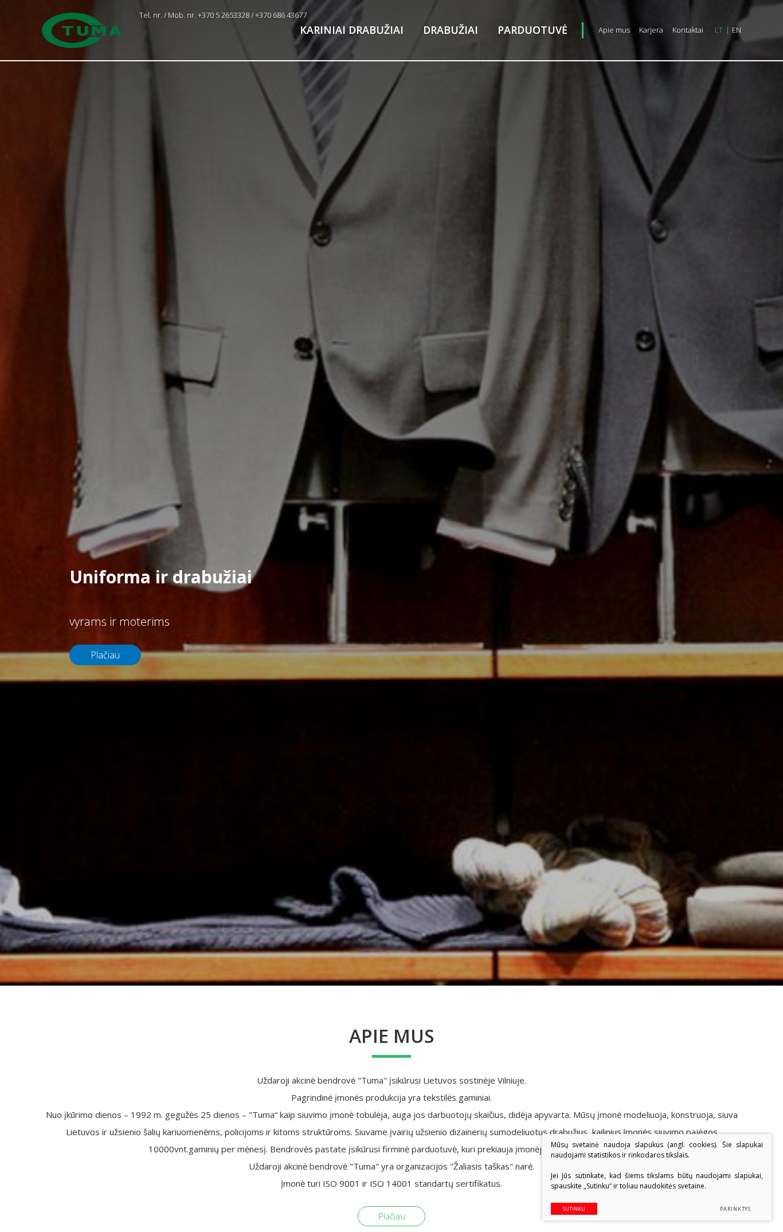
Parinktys (735, 1209)
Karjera (651, 30)
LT (719, 30)
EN (736, 30)
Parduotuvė (532, 30)
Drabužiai (450, 30)
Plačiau (391, 1216)
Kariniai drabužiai (352, 30)
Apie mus (614, 30)
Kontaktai (687, 30)
